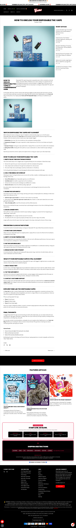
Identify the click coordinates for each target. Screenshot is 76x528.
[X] (4, 471)
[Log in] (69, 10)
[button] (2, 525)
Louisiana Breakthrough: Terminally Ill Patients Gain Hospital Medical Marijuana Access (64, 31)
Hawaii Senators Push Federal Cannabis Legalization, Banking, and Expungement (64, 39)
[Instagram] (7, 471)
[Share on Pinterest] (10, 345)
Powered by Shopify (42, 526)
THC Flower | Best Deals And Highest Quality (14, 407)
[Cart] (72, 10)
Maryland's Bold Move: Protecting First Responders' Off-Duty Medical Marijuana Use (63, 47)
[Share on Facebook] (4, 345)
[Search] (66, 10)
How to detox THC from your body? (60, 400)
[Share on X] (7, 345)
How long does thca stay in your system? (37, 409)
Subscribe (60, 486)
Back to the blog (38, 360)
